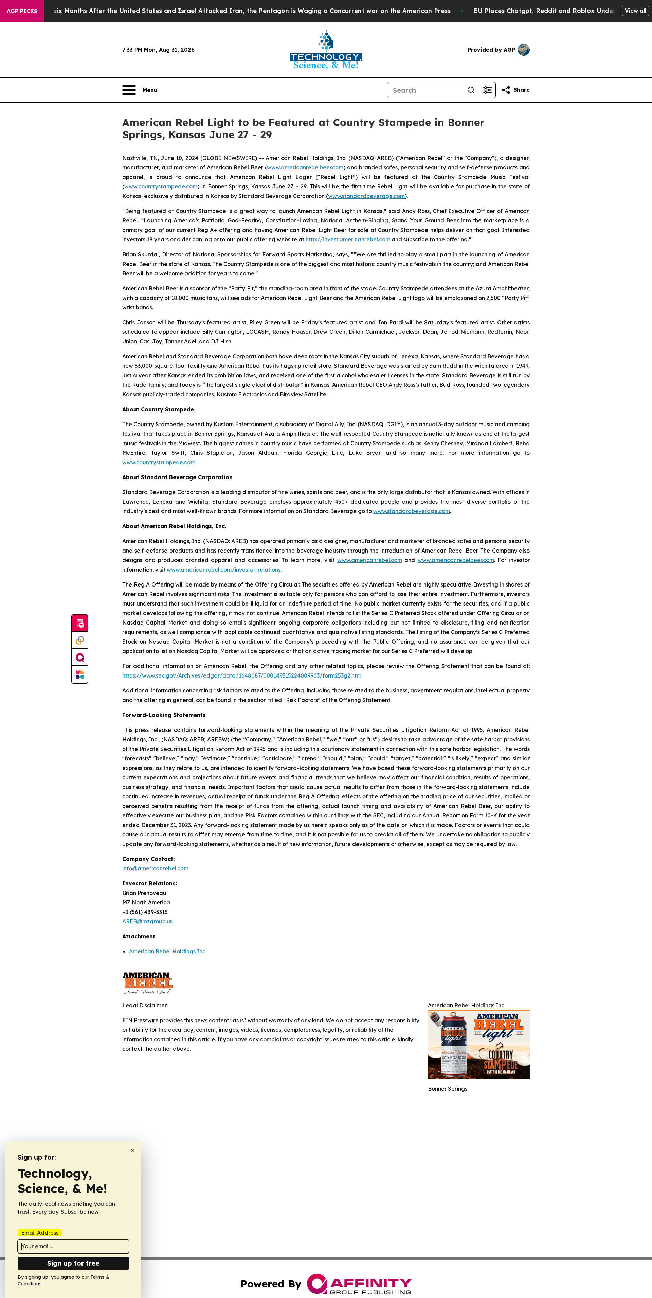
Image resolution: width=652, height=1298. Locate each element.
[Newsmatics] (80, 674)
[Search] (471, 90)
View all (635, 10)
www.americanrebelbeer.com (305, 167)
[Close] (132, 1150)
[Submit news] (80, 623)
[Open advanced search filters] (487, 90)
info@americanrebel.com (155, 868)
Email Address (39, 1232)
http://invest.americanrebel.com (348, 239)
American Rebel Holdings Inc (167, 951)
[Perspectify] (80, 640)
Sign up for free (73, 1263)
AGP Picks (22, 10)
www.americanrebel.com (369, 560)
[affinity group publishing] (80, 657)
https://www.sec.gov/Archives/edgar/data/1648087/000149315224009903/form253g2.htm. (242, 675)
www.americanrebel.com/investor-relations (223, 569)
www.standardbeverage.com (366, 196)
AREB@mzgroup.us (147, 921)
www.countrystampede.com (160, 186)
